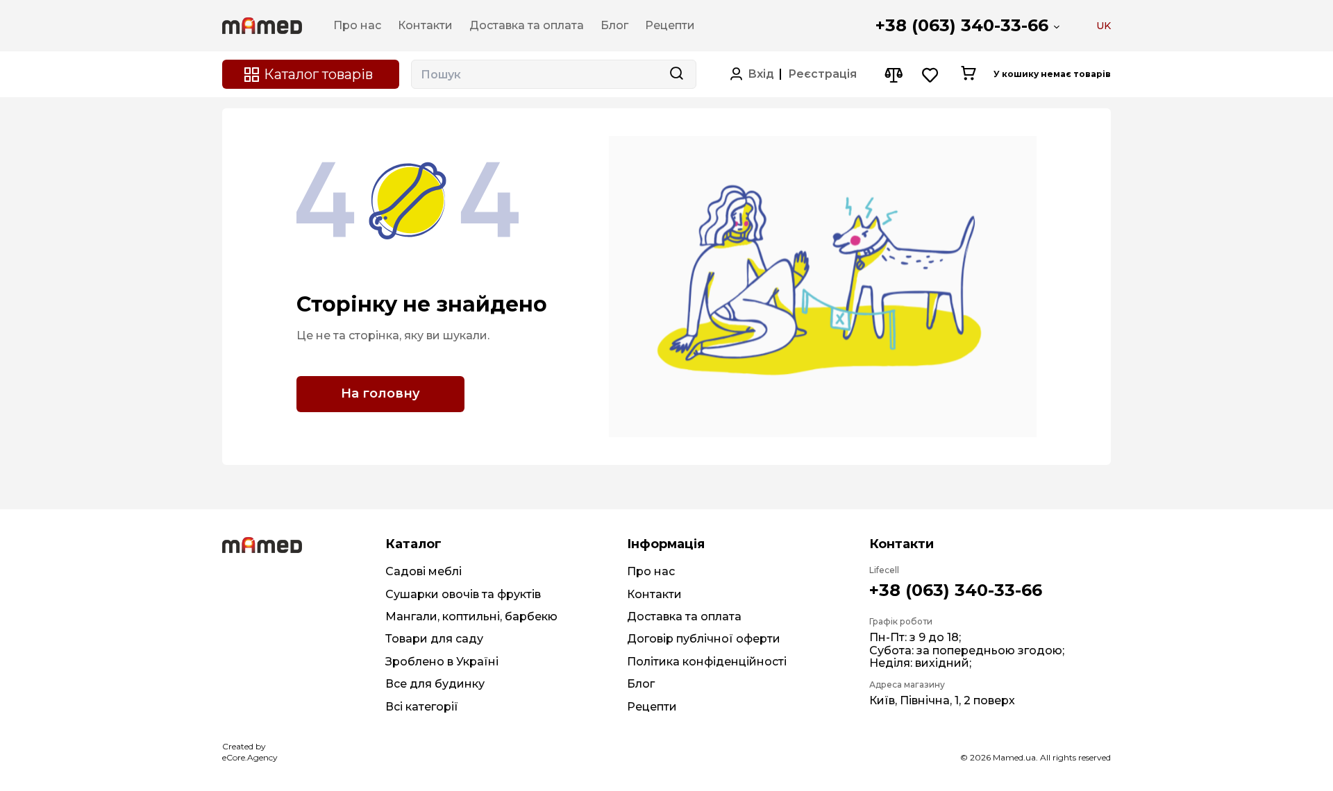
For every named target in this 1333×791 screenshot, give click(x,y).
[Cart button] (968, 74)
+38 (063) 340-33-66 (961, 25)
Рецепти (652, 706)
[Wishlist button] (931, 74)
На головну (380, 393)
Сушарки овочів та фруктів (463, 594)
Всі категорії (421, 706)
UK (1103, 25)
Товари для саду (434, 638)
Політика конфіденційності (707, 661)
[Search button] (676, 74)
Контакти (654, 594)
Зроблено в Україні (441, 661)
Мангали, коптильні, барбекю (471, 616)
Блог (641, 683)
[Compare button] (893, 74)
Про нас (651, 571)
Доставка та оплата (684, 616)
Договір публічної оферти (703, 638)
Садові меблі (423, 571)
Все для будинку (435, 683)
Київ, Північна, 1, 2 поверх (942, 700)
